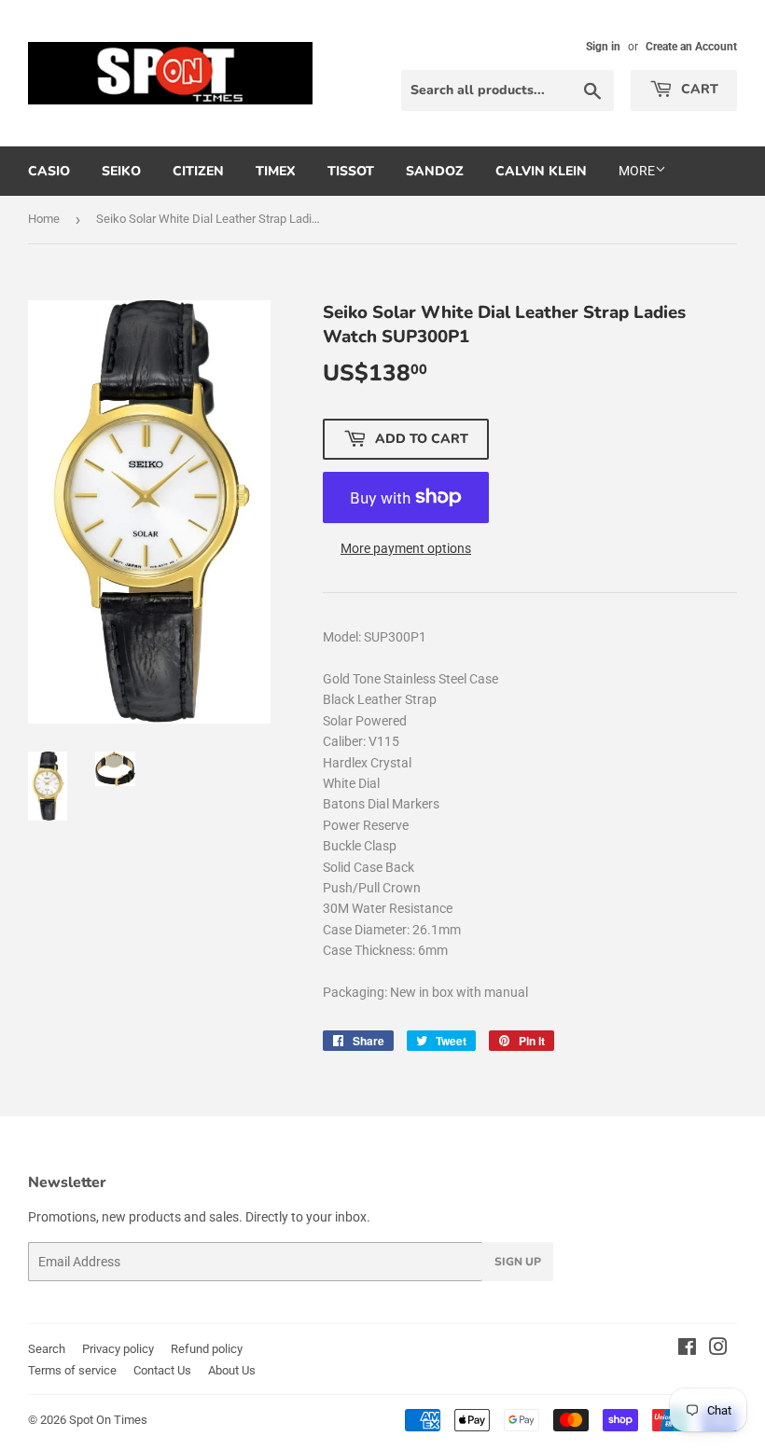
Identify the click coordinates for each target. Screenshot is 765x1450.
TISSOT (350, 171)
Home (44, 219)
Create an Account (691, 46)
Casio (49, 171)
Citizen (198, 171)
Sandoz (435, 171)
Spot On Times (108, 1420)
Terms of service (72, 1370)
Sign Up (517, 1261)
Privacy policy (118, 1349)
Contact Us (162, 1370)
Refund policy (207, 1349)
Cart (697, 89)
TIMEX (276, 171)
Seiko (121, 171)
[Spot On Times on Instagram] (718, 1349)
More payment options (406, 548)
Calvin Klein (541, 171)
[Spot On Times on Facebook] (687, 1349)
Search (46, 1349)
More (637, 170)
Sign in (603, 46)
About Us (232, 1370)
